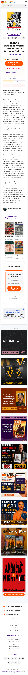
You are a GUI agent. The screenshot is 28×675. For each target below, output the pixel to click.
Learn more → (12, 210)
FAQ (14, 644)
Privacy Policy (14, 625)
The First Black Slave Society (9, 237)
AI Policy (14, 627)
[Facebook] (12, 658)
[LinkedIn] (12, 662)
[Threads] (19, 658)
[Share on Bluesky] (15, 38)
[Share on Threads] (12, 38)
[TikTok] (8, 662)
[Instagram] (5, 658)
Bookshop (15, 85)
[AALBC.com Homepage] (8, 2)
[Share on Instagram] (8, 38)
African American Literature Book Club (11, 671)
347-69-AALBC (15, 649)
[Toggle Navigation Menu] (26, 2)
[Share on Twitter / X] (19, 38)
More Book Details (11, 72)
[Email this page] (23, 38)
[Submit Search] (25, 5)
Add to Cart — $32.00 (15, 63)
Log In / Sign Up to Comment (14, 288)
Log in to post (10, 268)
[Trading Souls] (9, 248)
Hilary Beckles (15, 54)
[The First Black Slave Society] (9, 229)
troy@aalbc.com (14, 646)
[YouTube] (8, 658)
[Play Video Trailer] (14, 575)
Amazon (9, 81)
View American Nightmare (15, 594)
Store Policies (14, 630)
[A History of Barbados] (19, 248)
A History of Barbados (19, 256)
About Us (14, 623)
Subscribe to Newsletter (14, 639)
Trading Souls (9, 255)
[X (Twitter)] (15, 658)
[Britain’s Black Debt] (19, 229)
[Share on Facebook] (4, 38)
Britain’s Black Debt (19, 237)
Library (20, 81)
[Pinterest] (15, 662)
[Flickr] (19, 662)
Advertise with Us (14, 641)
